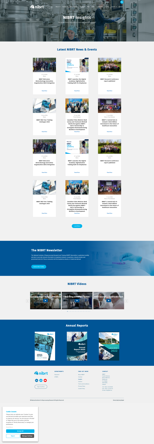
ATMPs (93, 6)
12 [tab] (85, 311)
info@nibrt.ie (109, 390)
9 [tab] (80, 311)
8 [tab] (78, 311)
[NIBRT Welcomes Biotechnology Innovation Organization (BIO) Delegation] (44, 64)
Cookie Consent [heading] (11, 412)
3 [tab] (70, 311)
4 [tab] (72, 311)
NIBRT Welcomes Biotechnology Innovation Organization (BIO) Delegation (44, 81)
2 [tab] (69, 311)
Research (82, 6)
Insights (107, 6)
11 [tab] (83, 311)
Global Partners (74, 6)
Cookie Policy (81, 388)
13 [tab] (86, 311)
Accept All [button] (20, 431)
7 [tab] (77, 311)
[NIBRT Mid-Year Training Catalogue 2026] (44, 105)
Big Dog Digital (120, 400)
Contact (121, 6)
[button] (122, 2)
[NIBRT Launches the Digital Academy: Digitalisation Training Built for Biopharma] (77, 64)
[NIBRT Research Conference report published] (109, 64)
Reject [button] (13, 436)
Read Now (44, 90)
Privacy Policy (81, 386)
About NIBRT (81, 374)
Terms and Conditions (83, 384)
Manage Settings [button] (27, 436)
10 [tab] (82, 311)
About (57, 6)
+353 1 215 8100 (108, 387)
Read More (9, 427)
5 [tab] (74, 311)
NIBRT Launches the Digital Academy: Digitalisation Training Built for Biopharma (77, 81)
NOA (88, 6)
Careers (113, 6)
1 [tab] (67, 311)
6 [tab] (75, 311)
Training (64, 6)
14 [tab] (88, 311)
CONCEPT (100, 6)
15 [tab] (90, 311)
